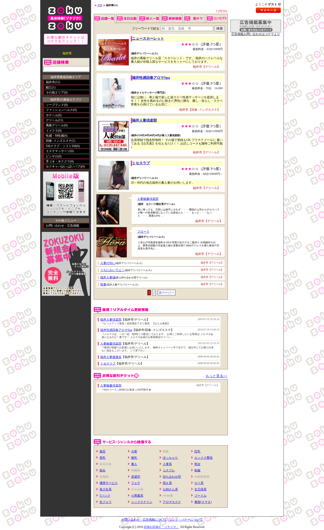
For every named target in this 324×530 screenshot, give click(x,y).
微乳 (134, 458)
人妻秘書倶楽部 (147, 199)
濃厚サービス (108, 483)
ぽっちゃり (170, 458)
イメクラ (52, 130)
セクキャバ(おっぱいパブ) (63, 166)
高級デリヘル (55, 125)
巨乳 (197, 451)
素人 (134, 464)
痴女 (102, 470)
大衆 (134, 451)
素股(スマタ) (203, 502)
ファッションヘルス (59, 110)
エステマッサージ (58, 151)
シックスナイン (141, 502)
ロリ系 (199, 483)
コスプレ (169, 470)
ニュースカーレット (148, 38)
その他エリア (55, 92)
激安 (102, 451)
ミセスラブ (141, 163)
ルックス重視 (203, 458)
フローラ (143, 231)
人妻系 (167, 464)
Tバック (104, 495)
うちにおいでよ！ (112, 270)
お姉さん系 (170, 489)
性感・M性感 (55, 135)
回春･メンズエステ (59, 140)
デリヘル (52, 120)
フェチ (135, 483)
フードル (200, 495)
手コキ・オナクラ (58, 161)
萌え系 (167, 483)
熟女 (197, 464)
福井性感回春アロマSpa (151, 78)
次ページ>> (166, 292)
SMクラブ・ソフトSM (61, 146)
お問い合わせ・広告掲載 (62, 225)
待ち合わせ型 (172, 476)
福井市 (50, 82)
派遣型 (135, 476)
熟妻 (103, 284)
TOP (99, 5)
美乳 (102, 458)
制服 (197, 470)
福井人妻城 (107, 277)
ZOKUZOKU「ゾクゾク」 (161, 527)
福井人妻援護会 (111, 357)
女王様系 (200, 489)
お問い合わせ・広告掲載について (144, 519)
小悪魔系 (137, 495)
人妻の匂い (107, 263)
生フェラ (105, 502)
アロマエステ (172, 502)
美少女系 (105, 489)
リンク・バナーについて (185, 519)
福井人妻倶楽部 (144, 120)
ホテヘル (52, 115)
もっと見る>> (216, 376)
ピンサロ (52, 156)
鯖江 (49, 87)
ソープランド (55, 105)
